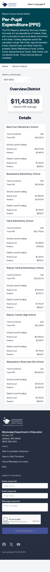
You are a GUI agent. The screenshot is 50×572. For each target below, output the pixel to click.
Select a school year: (11, 74)
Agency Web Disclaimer (13, 456)
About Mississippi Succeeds (15, 461)
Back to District (19, 66)
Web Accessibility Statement (15, 451)
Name (9, 481)
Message (11, 501)
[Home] (9, 4)
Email (9, 491)
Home (5, 66)
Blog (4, 466)
